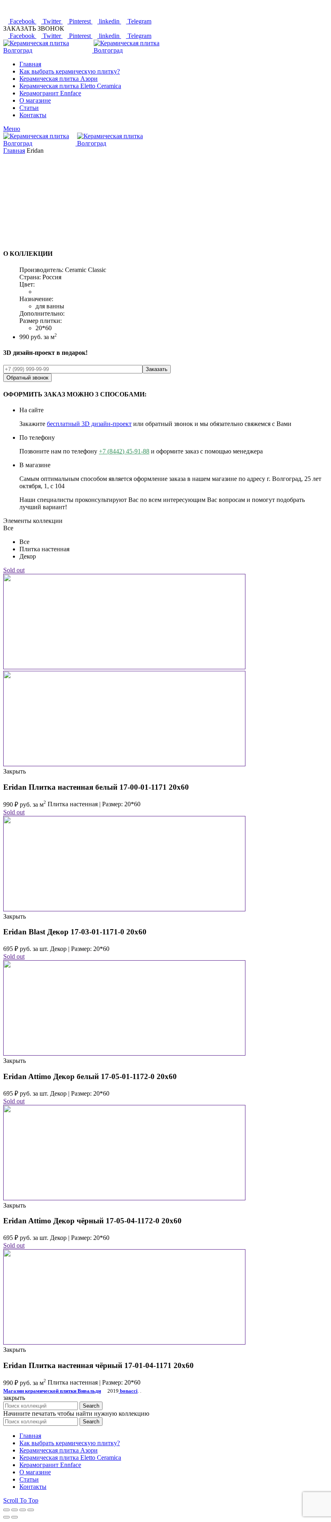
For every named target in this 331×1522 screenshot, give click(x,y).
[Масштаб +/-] (30, 1510)
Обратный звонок (27, 378)
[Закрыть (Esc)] (6, 1510)
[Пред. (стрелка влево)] (6, 1517)
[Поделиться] (14, 1510)
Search (91, 1406)
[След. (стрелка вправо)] (14, 1517)
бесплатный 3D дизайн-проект (89, 423)
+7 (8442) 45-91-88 (124, 451)
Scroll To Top (20, 1500)
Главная (14, 150)
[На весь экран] (22, 1510)
